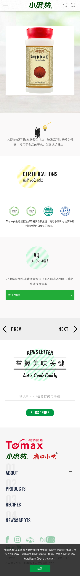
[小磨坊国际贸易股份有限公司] (24, 448)
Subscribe (40, 412)
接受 (39, 568)
